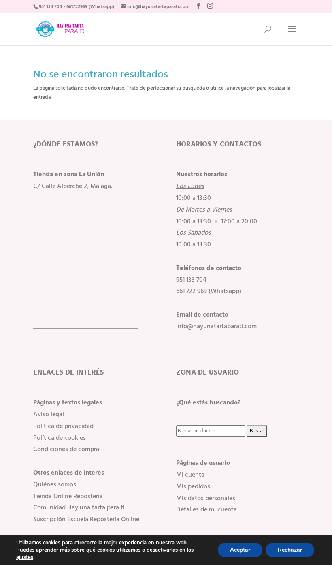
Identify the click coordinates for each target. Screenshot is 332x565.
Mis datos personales (205, 498)
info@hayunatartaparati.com (216, 326)
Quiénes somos (54, 484)
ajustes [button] (24, 557)
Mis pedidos (193, 486)
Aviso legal (48, 414)
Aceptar (240, 550)
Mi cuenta (190, 474)
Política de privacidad (63, 426)
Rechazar (290, 550)
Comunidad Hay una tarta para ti (79, 507)
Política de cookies (59, 437)
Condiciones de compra (66, 449)
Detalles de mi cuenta (206, 509)
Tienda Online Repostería (68, 496)
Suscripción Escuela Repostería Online (86, 519)
